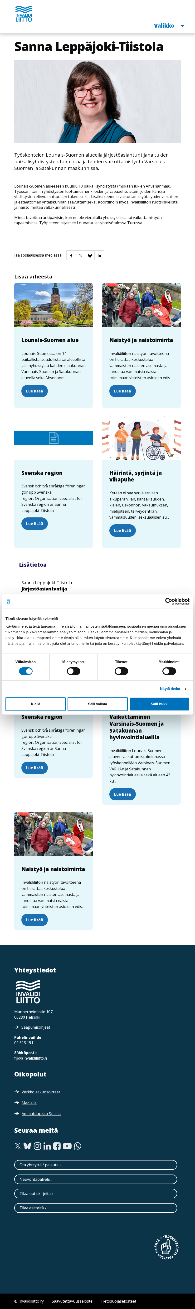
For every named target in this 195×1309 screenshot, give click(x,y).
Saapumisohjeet (35, 1027)
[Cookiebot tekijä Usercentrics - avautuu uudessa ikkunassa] (169, 601)
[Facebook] (57, 1146)
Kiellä (35, 704)
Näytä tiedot (170, 689)
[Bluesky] (27, 1146)
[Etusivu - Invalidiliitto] (23, 13)
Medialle (29, 1103)
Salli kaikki (159, 704)
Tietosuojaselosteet (118, 1301)
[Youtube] (67, 1146)
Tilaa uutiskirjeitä (35, 1193)
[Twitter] (17, 1146)
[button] (71, 255)
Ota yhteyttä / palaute (39, 1164)
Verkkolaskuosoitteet (41, 1092)
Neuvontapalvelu (35, 1179)
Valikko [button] (165, 25)
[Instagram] (37, 1146)
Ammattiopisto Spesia (41, 1113)
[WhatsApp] (77, 1146)
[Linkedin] (47, 1146)
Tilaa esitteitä (32, 1207)
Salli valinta (97, 704)
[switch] (73, 671)
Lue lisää (34, 391)
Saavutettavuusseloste (72, 1301)
